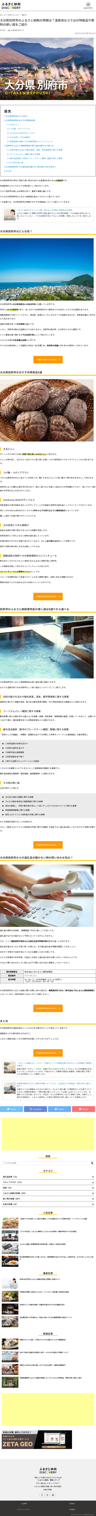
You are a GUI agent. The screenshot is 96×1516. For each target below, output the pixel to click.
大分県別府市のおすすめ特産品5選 (19, 120)
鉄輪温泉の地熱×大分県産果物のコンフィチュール (30, 141)
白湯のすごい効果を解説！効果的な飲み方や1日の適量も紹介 (42, 1305)
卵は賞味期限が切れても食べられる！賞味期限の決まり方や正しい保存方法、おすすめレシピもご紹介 (56, 1258)
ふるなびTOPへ (88, 8)
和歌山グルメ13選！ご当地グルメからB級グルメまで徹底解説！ (43, 1340)
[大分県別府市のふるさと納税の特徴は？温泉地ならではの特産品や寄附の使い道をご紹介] (59, 1109)
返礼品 (43, 1483)
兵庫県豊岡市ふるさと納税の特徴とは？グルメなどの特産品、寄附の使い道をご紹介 (51, 1378)
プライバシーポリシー (24, 1509)
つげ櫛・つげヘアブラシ (19, 128)
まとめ (7, 170)
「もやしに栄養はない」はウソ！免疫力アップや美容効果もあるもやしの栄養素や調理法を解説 (54, 1064)
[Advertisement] (48, 1134)
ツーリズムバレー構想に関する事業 (23, 154)
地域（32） (8, 1187)
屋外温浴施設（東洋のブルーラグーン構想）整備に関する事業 (34, 158)
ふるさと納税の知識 (41, 1486)
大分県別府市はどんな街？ (16, 116)
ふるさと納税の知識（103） (15, 1193)
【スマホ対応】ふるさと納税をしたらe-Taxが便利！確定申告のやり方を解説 (48, 1231)
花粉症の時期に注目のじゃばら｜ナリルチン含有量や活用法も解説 (44, 1292)
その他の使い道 (15, 162)
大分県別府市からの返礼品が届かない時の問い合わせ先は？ (30, 166)
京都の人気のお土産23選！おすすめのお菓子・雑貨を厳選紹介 (43, 1365)
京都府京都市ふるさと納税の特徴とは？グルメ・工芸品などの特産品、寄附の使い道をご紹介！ (54, 1084)
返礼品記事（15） (10, 1177)
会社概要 (24, 1503)
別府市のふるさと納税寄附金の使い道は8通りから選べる (29, 145)
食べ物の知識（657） (12, 1198)
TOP (38, 1483)
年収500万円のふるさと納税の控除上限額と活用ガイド (40, 1279)
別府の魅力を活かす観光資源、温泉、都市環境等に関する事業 (34, 149)
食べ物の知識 (56, 1486)
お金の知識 (47, 1489)
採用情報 (72, 1509)
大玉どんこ (13, 124)
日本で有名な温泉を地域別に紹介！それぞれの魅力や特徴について (44, 1352)
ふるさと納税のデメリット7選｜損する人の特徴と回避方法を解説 (44, 210)
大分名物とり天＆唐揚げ (19, 137)
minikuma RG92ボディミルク (21, 133)
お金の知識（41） (10, 1204)
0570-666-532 (30, 975)
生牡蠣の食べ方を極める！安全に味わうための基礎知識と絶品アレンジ (46, 1317)
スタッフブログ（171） (13, 1182)
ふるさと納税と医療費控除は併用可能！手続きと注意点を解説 (42, 1244)
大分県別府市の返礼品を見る (46, 359)
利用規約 (72, 1503)
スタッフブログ (53, 1483)
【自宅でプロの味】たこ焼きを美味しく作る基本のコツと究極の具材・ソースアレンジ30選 (53, 1219)
